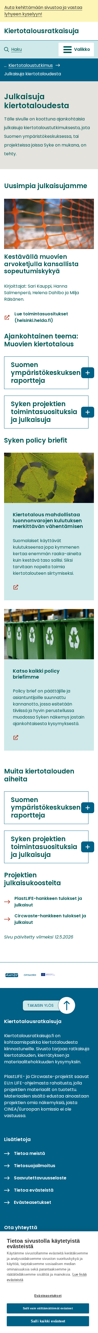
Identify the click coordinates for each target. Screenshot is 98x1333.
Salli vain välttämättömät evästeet (48, 1308)
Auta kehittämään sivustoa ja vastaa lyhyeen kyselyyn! (43, 10)
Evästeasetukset (48, 1296)
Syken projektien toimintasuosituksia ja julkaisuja (44, 411)
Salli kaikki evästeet (48, 1321)
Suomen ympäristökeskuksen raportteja (46, 372)
